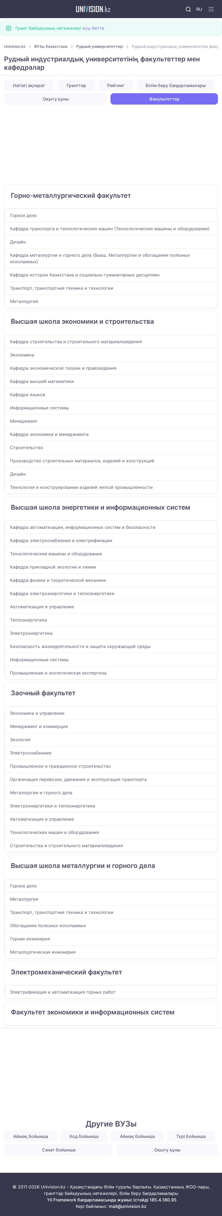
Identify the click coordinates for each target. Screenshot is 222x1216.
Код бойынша (84, 1136)
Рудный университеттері (99, 46)
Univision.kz (14, 46)
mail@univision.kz (127, 1206)
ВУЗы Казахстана (50, 46)
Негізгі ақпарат (29, 85)
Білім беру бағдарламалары (176, 85)
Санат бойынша (59, 1149)
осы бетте (93, 28)
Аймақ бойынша (30, 1136)
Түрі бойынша (191, 1136)
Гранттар (76, 85)
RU (199, 9)
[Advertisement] (111, 144)
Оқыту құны (56, 99)
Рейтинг (115, 85)
